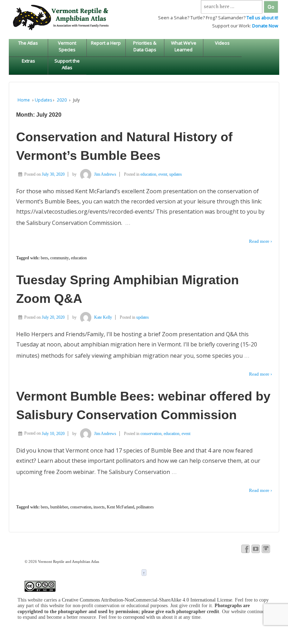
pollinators (145, 507)
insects (99, 507)
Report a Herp (106, 43)
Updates (43, 100)
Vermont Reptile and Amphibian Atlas (68, 561)
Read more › (260, 241)
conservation (151, 433)
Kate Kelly (103, 317)
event (162, 174)
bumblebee (59, 507)
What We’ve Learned (183, 46)
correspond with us (142, 617)
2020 (62, 100)
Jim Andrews (105, 174)
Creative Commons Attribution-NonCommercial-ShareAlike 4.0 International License (147, 600)
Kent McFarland (120, 507)
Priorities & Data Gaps (144, 46)
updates (175, 174)
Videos (222, 43)
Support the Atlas (67, 64)
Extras (28, 61)
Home (24, 100)
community (59, 257)
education (148, 174)
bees (44, 257)
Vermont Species (67, 46)
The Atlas (28, 43)
